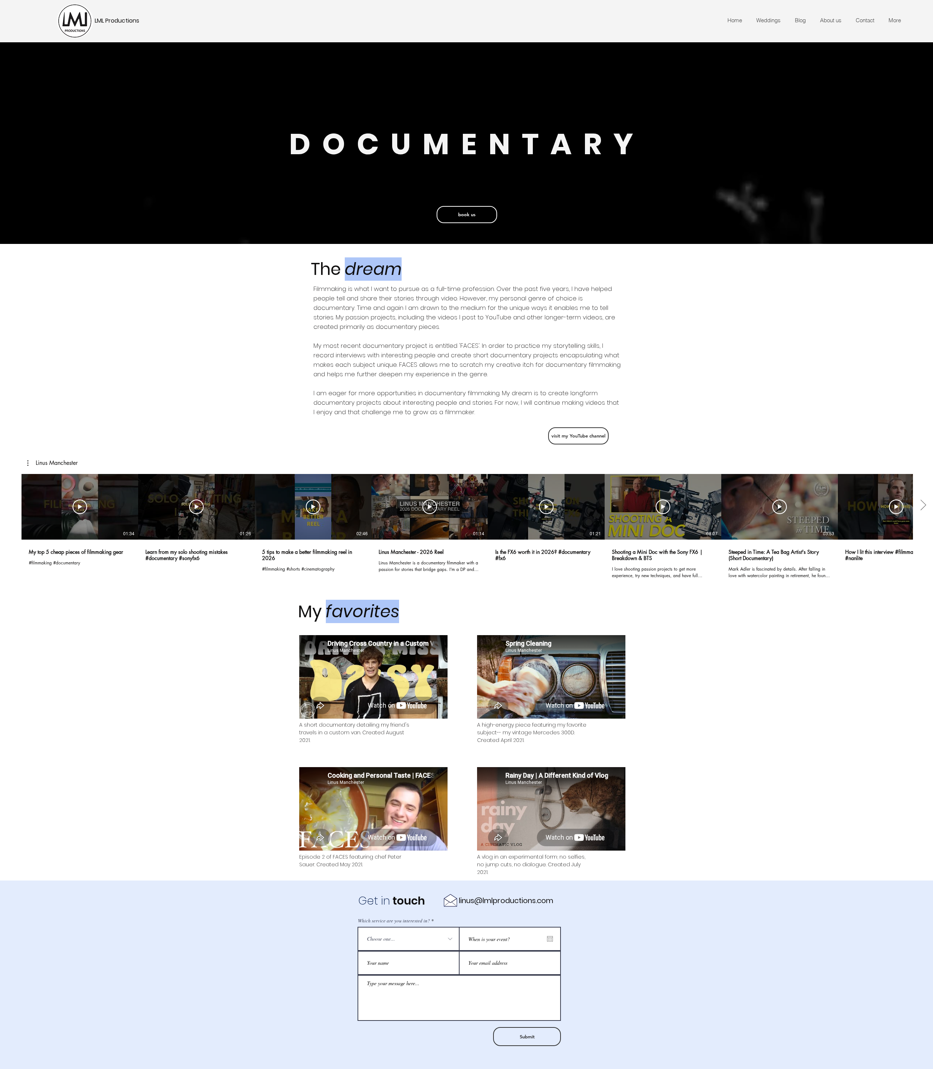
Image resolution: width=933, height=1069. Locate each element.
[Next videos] (923, 505)
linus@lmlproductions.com (506, 900)
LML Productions (117, 20)
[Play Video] (80, 506)
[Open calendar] (550, 939)
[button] (52, 463)
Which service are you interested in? (394, 920)
